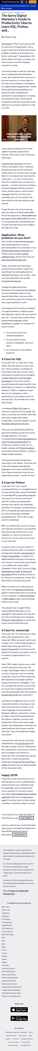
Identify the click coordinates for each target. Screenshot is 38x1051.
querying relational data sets (14, 260)
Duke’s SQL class (20, 408)
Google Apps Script (10, 695)
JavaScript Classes (8, 968)
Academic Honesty (27, 1039)
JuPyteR (5, 614)
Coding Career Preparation (11, 990)
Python (4, 959)
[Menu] (26, 2)
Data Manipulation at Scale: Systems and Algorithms (19, 571)
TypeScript (5, 913)
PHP (3, 938)
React (4, 947)
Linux (3, 944)
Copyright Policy (25, 1045)
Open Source (22, 1035)
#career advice (19, 12)
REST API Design (8, 934)
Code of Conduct (13, 1042)
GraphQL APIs (7, 925)
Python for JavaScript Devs (11, 996)
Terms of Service (12, 1045)
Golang (4, 956)
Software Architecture (9, 984)
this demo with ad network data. (15, 423)
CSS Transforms (7, 928)
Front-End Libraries (8, 971)
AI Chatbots (6, 919)
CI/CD (4, 950)
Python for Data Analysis (12, 620)
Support (8, 1039)
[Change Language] (22, 2)
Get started (19, 834)
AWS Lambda (9, 599)
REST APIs (5, 907)
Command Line (7, 922)
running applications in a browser (15, 250)
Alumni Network (11, 1035)
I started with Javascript (12, 163)
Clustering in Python (9, 981)
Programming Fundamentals (11, 987)
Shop (30, 1035)
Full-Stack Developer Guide (11, 993)
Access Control (7, 931)
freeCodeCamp (22, 743)
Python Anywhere (27, 448)
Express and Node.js (9, 975)
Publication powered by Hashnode (16, 1032)
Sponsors (16, 1039)
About (31, 1032)
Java (3, 941)
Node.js (4, 962)
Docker (4, 953)
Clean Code (6, 910)
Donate (33, 2)
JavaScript (5, 916)
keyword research (9, 649)
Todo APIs (5, 965)
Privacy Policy (25, 1042)
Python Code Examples (10, 978)
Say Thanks (26, 818)
